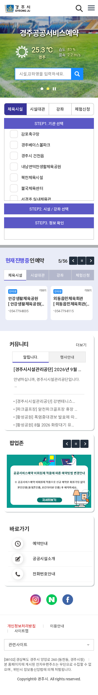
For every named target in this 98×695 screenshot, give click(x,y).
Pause (54, 88)
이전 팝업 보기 (73, 261)
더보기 (81, 345)
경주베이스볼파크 (35, 145)
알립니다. (30, 357)
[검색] (77, 74)
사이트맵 (21, 631)
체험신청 (82, 109)
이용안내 (57, 626)
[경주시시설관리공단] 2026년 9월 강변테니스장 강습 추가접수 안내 (49, 369)
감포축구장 (30, 134)
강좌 (60, 109)
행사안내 (67, 357)
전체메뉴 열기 (91, 8)
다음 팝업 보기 (90, 261)
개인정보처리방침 (21, 626)
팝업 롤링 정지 (82, 261)
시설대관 (37, 109)
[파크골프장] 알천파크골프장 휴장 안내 (47, 409)
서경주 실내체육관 (36, 199)
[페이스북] (67, 599)
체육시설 (15, 109)
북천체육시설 (32, 177)
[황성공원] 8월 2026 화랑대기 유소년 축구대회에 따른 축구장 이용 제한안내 (47, 425)
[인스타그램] (35, 599)
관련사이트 (17, 644)
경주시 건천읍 (32, 156)
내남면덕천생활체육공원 (41, 166)
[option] (26, 303)
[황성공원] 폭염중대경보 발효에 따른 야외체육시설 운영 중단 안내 (47, 417)
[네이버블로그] (51, 599)
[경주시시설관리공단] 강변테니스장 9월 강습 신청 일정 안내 (47, 401)
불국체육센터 (32, 188)
